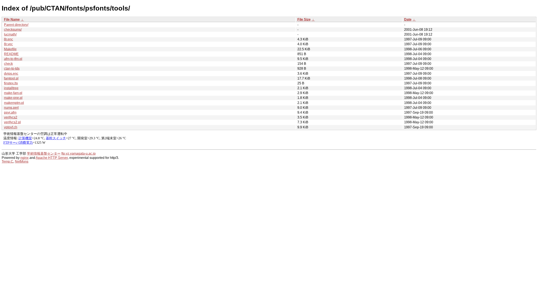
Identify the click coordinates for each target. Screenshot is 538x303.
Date (407, 19)
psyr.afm (10, 112)
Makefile (10, 49)
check (8, 63)
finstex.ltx (11, 83)
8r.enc (8, 39)
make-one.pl (13, 98)
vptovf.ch (10, 127)
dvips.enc (11, 73)
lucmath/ (10, 34)
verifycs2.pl (12, 122)
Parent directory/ (16, 25)
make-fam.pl (13, 93)
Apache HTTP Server (52, 157)
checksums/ (13, 29)
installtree (11, 88)
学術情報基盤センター (44, 153)
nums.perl (11, 107)
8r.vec (8, 44)
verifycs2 (10, 117)
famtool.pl (11, 78)
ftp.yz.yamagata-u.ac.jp (78, 153)
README (11, 54)
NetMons (21, 161)
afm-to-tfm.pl (13, 59)
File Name (12, 19)
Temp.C (7, 161)
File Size (304, 19)
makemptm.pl (14, 103)
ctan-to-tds (12, 68)
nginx (24, 157)
